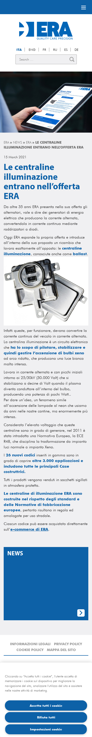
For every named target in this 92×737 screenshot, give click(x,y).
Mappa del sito (61, 650)
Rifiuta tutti (46, 717)
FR (44, 50)
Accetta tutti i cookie (46, 705)
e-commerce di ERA (29, 529)
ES (65, 50)
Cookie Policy (29, 650)
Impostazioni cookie (46, 729)
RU (55, 50)
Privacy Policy (68, 644)
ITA (19, 50)
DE (77, 50)
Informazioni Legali (30, 644)
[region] (46, 700)
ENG (32, 50)
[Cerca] (71, 59)
